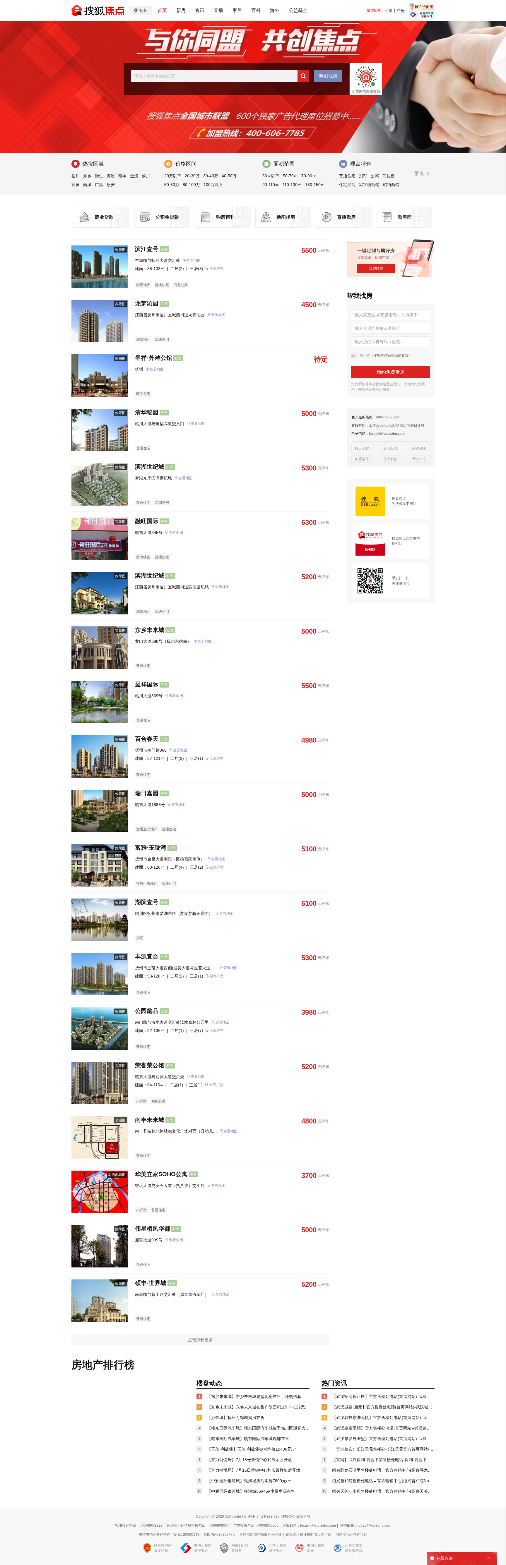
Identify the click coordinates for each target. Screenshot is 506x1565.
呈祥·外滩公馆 (153, 358)
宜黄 (75, 184)
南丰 (122, 175)
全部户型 (217, 269)
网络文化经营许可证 (351, 1535)
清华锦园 (146, 412)
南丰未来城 (149, 1119)
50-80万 (171, 184)
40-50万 (229, 175)
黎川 (146, 175)
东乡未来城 (149, 630)
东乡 (87, 175)
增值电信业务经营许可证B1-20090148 (169, 1535)
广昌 (99, 184)
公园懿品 (146, 1011)
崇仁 (99, 175)
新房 (181, 10)
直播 (218, 10)
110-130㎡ (292, 184)
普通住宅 (347, 175)
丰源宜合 (146, 956)
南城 (87, 184)
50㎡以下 (270, 175)
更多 (420, 174)
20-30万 (192, 175)
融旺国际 (146, 521)
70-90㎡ (308, 175)
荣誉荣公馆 (149, 1065)
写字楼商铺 (369, 184)
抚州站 (397, 544)
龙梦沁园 (146, 303)
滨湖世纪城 (149, 466)
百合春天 (146, 739)
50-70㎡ (290, 175)
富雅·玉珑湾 (150, 847)
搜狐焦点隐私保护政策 (390, 355)
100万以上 (213, 184)
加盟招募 (374, 10)
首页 (162, 10)
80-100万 (191, 184)
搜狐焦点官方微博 (406, 538)
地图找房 (328, 75)
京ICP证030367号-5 (219, 1535)
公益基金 (298, 10)
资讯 (199, 10)
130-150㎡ (315, 184)
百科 (256, 10)
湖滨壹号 (146, 902)
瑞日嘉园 (146, 793)
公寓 (375, 175)
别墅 (363, 175)
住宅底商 (347, 184)
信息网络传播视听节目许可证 (308, 1535)
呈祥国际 (146, 684)
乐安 (111, 184)
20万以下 (172, 175)
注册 (400, 10)
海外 (274, 10)
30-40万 (210, 175)
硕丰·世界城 (150, 1283)
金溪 (134, 175)
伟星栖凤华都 (152, 1228)
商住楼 (388, 175)
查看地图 (194, 260)
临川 (75, 175)
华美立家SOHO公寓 (161, 1174)
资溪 (111, 175)
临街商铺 (391, 184)
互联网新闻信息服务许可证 (261, 1535)
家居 (237, 10)
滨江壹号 (146, 249)
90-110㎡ (270, 184)
